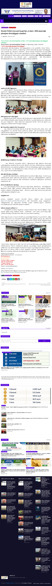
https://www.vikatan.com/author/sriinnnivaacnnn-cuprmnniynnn (13, 272)
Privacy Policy (47, 583)
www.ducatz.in (9, 268)
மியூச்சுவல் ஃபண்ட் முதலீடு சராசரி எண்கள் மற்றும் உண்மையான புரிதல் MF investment (8, 305)
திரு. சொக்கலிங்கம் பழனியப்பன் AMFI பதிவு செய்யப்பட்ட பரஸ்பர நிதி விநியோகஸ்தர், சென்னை (42, 320)
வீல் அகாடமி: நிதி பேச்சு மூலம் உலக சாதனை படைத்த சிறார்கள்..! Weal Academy (45, 559)
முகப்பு (2, 24)
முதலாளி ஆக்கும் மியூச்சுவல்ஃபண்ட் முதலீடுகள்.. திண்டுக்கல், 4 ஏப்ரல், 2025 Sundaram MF (29, 539)
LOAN (40, 16)
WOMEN (36, 16)
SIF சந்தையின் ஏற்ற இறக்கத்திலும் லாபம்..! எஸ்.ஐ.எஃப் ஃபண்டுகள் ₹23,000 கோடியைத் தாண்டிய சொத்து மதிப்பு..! (38, 454)
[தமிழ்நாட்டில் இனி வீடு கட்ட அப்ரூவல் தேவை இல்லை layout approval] (3, 414)
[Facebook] (8, 279)
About (37, 583)
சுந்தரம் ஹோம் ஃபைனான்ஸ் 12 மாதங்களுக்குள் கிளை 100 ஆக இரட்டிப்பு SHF (28, 530)
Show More (49, 439)
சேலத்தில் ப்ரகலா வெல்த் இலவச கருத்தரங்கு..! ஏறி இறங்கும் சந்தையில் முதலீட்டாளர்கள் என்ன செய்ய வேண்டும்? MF (45, 568)
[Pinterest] (16, 279)
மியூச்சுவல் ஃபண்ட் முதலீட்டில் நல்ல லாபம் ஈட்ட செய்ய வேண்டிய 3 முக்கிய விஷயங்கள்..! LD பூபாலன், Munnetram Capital (45, 551)
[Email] (19, 279)
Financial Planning (8, 24)
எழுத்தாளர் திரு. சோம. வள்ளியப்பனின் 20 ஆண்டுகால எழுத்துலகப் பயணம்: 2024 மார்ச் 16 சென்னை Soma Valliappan (27, 418)
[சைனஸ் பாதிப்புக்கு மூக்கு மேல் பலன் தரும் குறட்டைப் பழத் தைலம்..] (3, 501)
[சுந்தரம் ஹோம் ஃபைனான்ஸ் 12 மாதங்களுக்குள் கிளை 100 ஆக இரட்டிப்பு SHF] (20, 531)
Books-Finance (30, 16)
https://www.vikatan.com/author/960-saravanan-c (13, 201)
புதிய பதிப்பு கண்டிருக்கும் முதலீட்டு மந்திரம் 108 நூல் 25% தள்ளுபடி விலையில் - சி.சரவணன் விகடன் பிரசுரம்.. (45, 509)
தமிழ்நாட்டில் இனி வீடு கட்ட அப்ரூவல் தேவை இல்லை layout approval (19, 412)
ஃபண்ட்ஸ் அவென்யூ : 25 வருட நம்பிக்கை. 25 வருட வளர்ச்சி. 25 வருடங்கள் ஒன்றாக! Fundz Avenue (8, 320)
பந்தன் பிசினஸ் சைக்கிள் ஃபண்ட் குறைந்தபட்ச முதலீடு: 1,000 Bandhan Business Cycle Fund (25, 320)
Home (34, 583)
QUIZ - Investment (17, 16)
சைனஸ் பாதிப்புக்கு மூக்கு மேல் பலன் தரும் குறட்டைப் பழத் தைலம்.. (11, 501)
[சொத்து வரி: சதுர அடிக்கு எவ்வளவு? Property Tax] (3, 431)
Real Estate (24, 16)
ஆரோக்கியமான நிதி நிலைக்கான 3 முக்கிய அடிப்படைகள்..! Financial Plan (25, 305)
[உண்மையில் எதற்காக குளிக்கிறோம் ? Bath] (3, 425)
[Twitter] (11, 279)
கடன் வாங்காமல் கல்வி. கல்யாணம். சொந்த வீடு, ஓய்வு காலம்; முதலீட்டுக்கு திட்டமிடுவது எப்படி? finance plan (11, 509)
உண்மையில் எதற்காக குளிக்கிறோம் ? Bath (14, 424)
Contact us (42, 583)
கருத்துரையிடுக (4, 332)
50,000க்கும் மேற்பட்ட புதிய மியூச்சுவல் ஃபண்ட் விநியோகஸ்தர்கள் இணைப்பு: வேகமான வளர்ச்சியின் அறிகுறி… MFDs (42, 305)
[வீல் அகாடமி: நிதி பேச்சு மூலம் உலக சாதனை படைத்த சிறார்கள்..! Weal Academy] (38, 559)
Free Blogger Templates (27, 583)
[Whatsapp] (13, 279)
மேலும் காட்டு (48, 292)
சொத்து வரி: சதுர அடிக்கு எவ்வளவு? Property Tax (16, 429)
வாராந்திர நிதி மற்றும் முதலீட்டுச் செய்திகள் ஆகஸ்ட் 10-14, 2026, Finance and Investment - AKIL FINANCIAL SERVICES (46, 530)
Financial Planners (46, 16)
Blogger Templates (10, 583)
